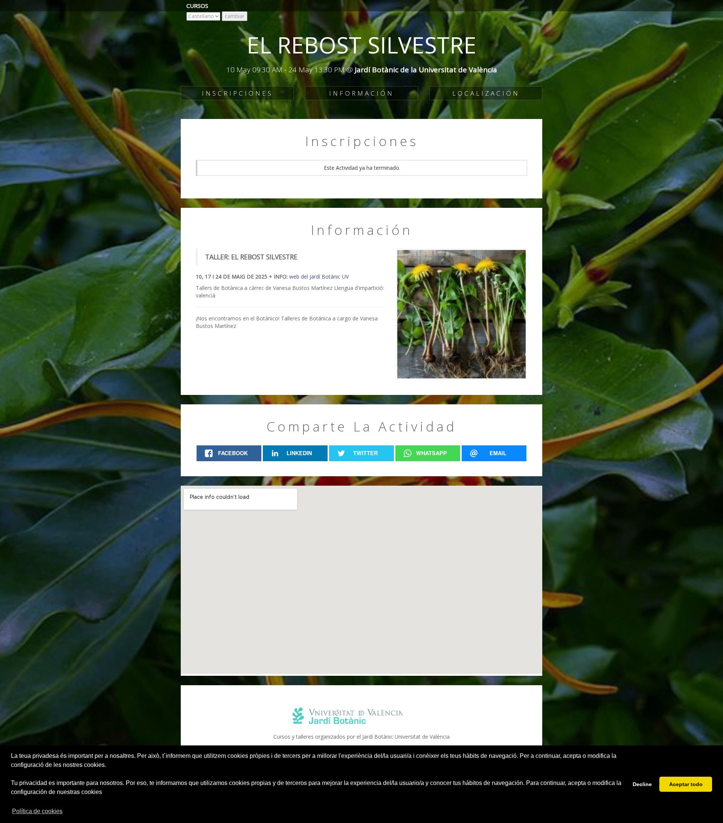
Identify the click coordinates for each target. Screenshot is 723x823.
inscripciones (237, 93)
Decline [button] (642, 784)
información (361, 93)
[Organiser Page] (361, 715)
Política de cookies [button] (37, 811)
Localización (486, 93)
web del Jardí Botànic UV (319, 276)
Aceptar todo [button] (686, 784)
